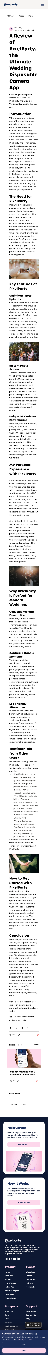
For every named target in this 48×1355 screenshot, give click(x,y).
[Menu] (42, 5)
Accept (24, 1350)
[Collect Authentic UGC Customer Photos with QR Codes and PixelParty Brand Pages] (24, 1058)
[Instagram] (6, 1258)
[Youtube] (14, 1258)
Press (21, 16)
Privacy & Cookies (25, 1339)
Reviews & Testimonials (18, 1020)
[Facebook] (10, 1258)
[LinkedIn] (18, 1258)
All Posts (10, 16)
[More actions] (37, 29)
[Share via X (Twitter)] (16, 1028)
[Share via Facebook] (10, 1028)
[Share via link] (27, 1028)
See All (36, 1044)
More (31, 16)
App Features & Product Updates (21, 1016)
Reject (24, 1344)
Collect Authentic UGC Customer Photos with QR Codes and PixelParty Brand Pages (23, 1073)
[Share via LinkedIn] (22, 1028)
